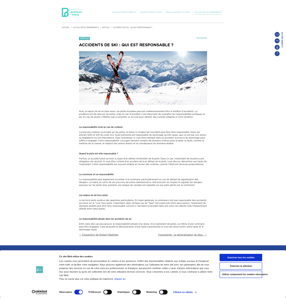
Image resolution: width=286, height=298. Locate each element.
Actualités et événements (86, 27)
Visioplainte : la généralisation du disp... (181, 235)
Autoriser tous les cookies (241, 257)
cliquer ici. (120, 279)
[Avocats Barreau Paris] (72, 12)
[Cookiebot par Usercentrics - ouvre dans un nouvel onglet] (40, 292)
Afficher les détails (183, 292)
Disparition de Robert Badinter (100, 235)
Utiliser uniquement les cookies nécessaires (242, 274)
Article (105, 27)
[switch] (107, 292)
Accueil (65, 27)
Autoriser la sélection (241, 266)
